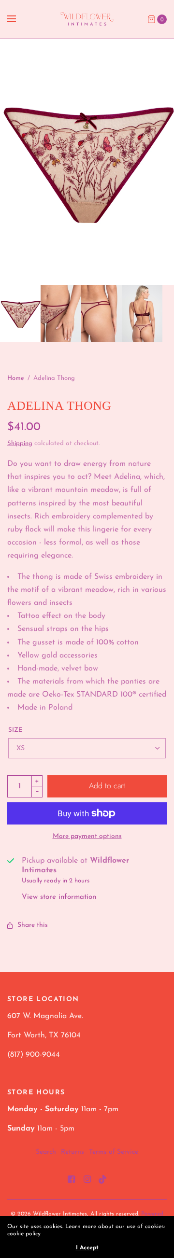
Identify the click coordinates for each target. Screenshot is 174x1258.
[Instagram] (87, 1180)
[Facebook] (71, 1180)
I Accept (87, 1248)
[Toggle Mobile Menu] (18, 19)
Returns (72, 1152)
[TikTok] (103, 1180)
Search (46, 1152)
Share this (32, 925)
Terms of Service (113, 1152)
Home (15, 378)
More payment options (87, 836)
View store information (59, 897)
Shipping (19, 443)
